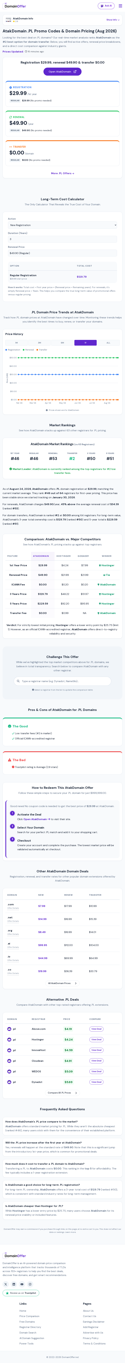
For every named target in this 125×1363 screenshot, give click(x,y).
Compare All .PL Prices (59, 1092)
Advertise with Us (93, 1332)
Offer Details (13, 908)
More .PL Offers (61, 173)
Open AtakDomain (60, 71)
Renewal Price (16, 247)
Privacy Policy (90, 1338)
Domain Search (28, 1332)
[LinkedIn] (14, 1284)
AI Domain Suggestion (32, 1338)
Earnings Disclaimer (93, 1321)
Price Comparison (29, 1316)
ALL (108, 342)
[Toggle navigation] (120, 5)
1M (16, 342)
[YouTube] (22, 1284)
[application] (62, 379)
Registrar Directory (30, 1327)
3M (39, 342)
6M (62, 342)
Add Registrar (90, 1327)
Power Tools (27, 1343)
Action (12, 218)
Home (23, 1310)
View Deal (96, 1029)
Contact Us (89, 1316)
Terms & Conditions (94, 1343)
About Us (88, 1310)
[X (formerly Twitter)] (6, 1284)
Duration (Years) (17, 233)
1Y (85, 342)
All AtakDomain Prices (59, 983)
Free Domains (27, 1321)
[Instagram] (30, 1284)
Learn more (70, 1232)
